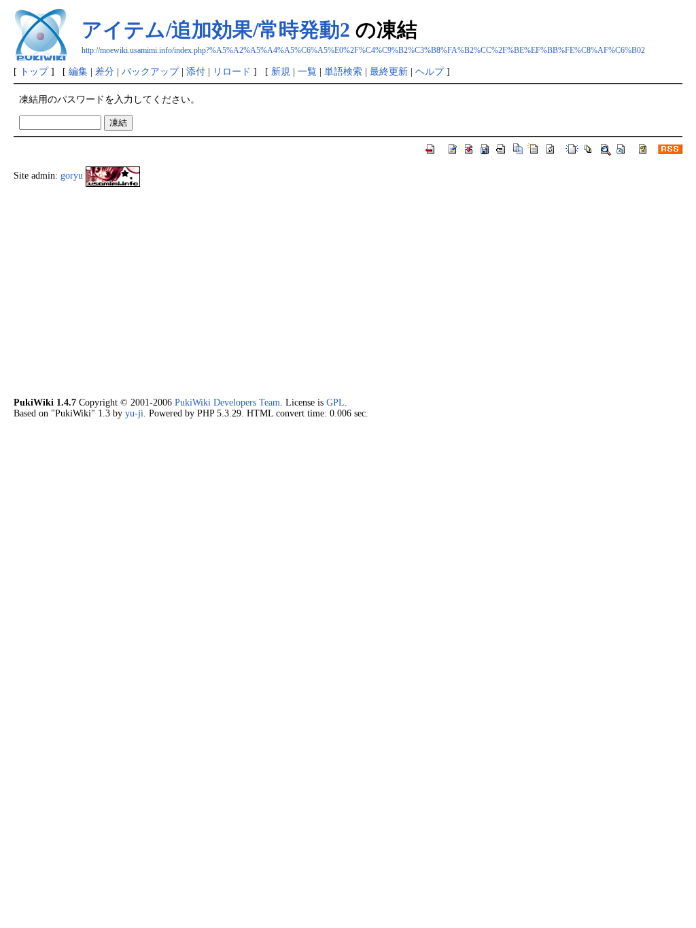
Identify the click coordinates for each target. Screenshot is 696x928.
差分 (104, 71)
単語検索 (343, 71)
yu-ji (134, 413)
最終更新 (389, 71)
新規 (280, 71)
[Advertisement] (348, 292)
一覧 (307, 71)
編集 (78, 71)
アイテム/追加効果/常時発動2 (216, 29)
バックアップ (150, 71)
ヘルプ (429, 71)
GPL (335, 402)
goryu (71, 176)
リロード (232, 71)
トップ (34, 71)
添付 (195, 71)
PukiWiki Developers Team (227, 402)
